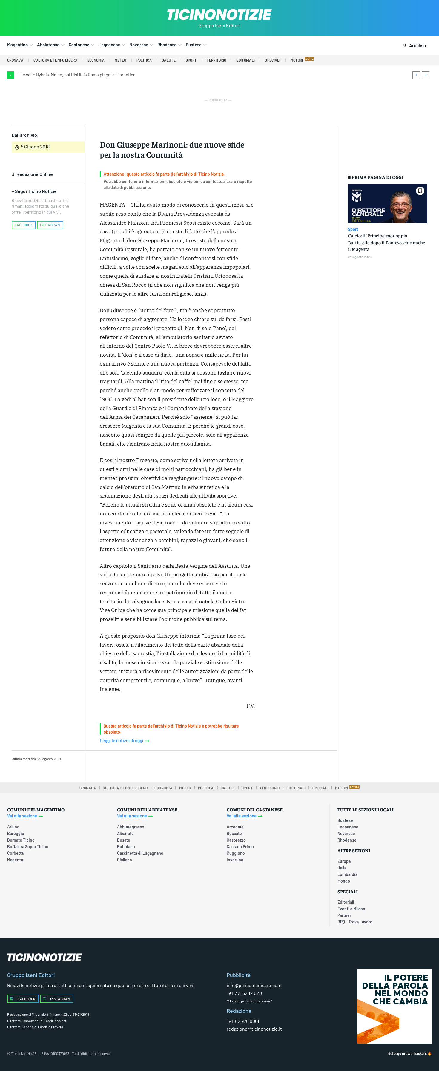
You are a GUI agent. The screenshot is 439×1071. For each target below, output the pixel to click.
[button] (413, 46)
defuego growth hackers (407, 1053)
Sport (353, 229)
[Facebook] (148, 765)
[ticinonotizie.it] (219, 14)
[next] (425, 75)
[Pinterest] (175, 765)
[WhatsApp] (189, 765)
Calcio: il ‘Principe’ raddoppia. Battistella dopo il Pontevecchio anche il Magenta (386, 242)
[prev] (416, 75)
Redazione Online (34, 174)
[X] (161, 765)
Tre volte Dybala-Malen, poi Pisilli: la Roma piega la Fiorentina (77, 74)
